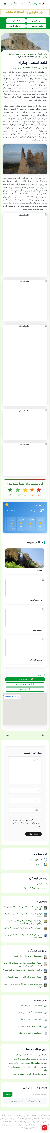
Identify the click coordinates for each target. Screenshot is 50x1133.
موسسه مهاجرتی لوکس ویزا (35, 888)
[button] (29, 3)
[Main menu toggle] (5, 3)
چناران (37, 56)
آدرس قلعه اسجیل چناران (23, 684)
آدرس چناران (23, 689)
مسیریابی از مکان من (23, 679)
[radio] (38, 492)
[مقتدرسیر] (25, 12)
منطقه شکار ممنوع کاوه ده (23, 1055)
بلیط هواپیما (16, 21)
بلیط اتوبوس (36, 21)
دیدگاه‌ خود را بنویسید (19, 68)
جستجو (7, 1094)
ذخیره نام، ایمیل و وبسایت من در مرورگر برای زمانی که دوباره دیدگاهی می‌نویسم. (27, 823)
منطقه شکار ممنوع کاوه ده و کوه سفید (24, 1063)
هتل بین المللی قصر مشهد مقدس (26, 1074)
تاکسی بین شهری (36, 26)
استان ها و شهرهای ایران (32, 54)
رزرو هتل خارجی (16, 26)
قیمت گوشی (42, 884)
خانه (45, 54)
